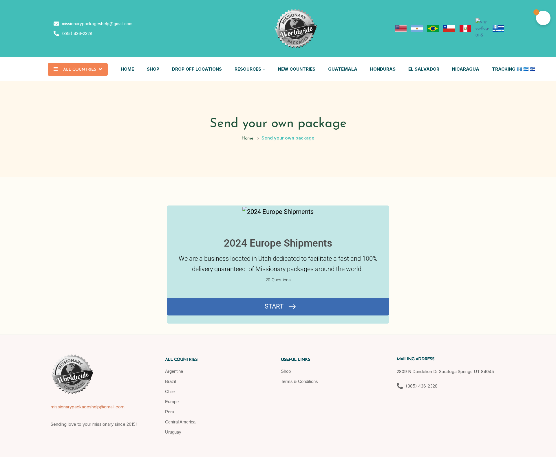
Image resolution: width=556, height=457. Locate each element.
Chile (170, 391)
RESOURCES (248, 69)
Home (247, 138)
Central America (180, 421)
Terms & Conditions (299, 381)
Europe (172, 401)
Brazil (170, 381)
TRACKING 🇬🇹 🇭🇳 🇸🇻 (513, 69)
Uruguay (173, 432)
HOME (127, 69)
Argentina (174, 371)
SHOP (153, 69)
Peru (169, 411)
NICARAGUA (465, 69)
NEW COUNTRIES (296, 69)
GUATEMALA (342, 69)
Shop (286, 371)
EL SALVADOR (423, 69)
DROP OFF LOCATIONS (197, 69)
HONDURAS (383, 69)
